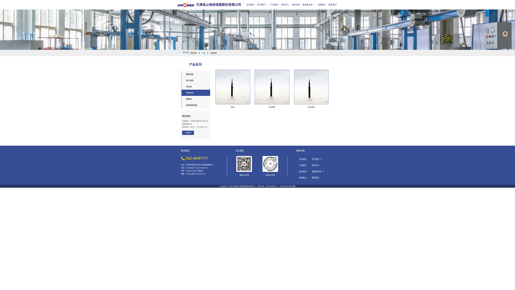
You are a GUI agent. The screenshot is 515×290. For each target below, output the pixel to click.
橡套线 (189, 99)
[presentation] (266, 4)
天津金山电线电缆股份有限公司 (218, 5)
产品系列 (274, 4)
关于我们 (261, 4)
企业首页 (250, 4)
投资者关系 (308, 4)
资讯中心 (285, 4)
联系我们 (333, 4)
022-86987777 (197, 158)
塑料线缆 (190, 74)
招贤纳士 (322, 4)
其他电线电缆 (191, 105)
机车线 (189, 87)
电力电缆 (190, 80)
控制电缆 (190, 93)
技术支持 (296, 4)
